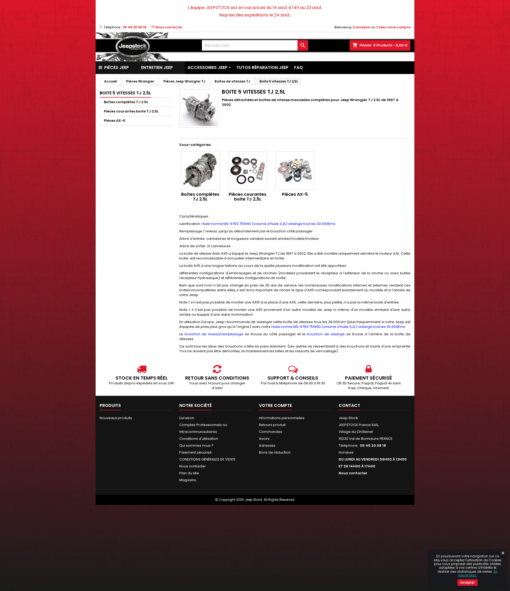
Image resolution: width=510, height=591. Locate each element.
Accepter (467, 582)
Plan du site (189, 473)
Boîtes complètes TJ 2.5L (126, 102)
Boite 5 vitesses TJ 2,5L (125, 93)
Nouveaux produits (116, 417)
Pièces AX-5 (114, 120)
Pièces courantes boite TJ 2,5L (131, 111)
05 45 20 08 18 (134, 27)
